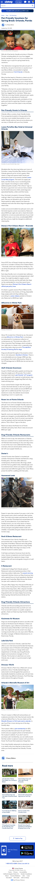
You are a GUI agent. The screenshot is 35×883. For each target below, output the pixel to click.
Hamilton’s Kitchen (22, 355)
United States (18, 868)
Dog (7, 15)
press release (15, 296)
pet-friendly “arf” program (24, 375)
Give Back (9, 877)
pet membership (20, 729)
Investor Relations (15, 876)
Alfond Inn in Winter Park (15, 337)
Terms (10, 872)
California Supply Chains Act (11, 874)
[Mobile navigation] (1, 2)
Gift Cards (16, 877)
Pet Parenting (13, 15)
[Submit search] (32, 5)
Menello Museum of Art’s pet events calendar (16, 721)
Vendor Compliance (26, 874)
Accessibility (23, 872)
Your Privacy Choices (19, 880)
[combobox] (17, 5)
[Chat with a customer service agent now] (25, 1)
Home (2, 15)
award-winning (28, 573)
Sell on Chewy (25, 877)
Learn (28, 876)
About (7, 876)
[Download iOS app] (27, 847)
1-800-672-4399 (11, 864)
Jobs (23, 876)
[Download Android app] (27, 853)
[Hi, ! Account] (30, 2)
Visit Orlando (18, 72)
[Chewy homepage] (9, 2)
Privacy (16, 872)
